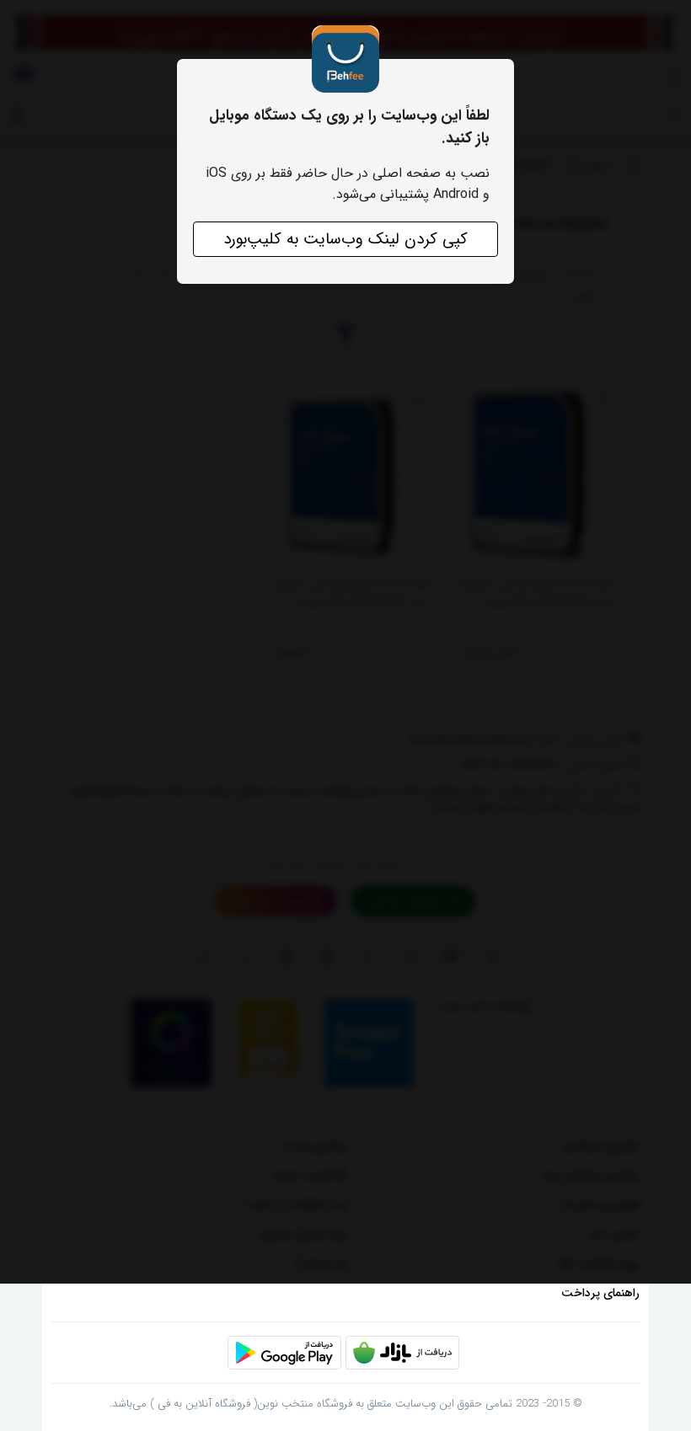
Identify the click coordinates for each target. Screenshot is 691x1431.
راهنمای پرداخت (600, 1293)
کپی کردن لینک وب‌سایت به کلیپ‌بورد (345, 239)
